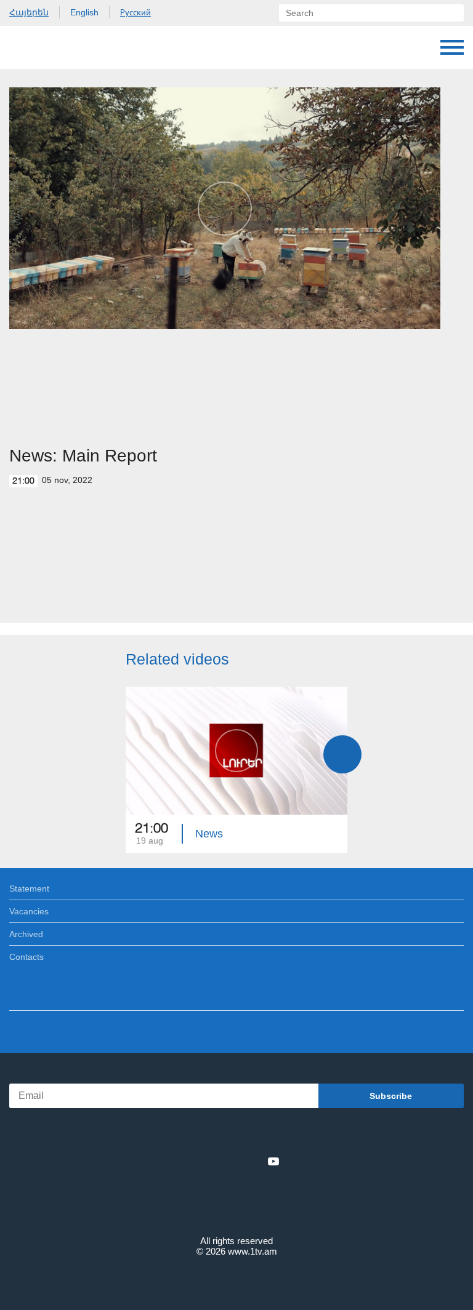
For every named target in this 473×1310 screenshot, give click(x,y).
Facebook (193, 1161)
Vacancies (29, 911)
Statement (29, 888)
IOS (202, 1134)
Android (271, 1134)
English (84, 12)
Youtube (273, 1161)
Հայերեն (29, 12)
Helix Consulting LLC (236, 1280)
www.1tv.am (252, 1251)
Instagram (253, 1161)
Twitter (211, 1161)
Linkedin (232, 1161)
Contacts (26, 957)
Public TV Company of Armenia (72, 47)
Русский (135, 12)
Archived (26, 934)
